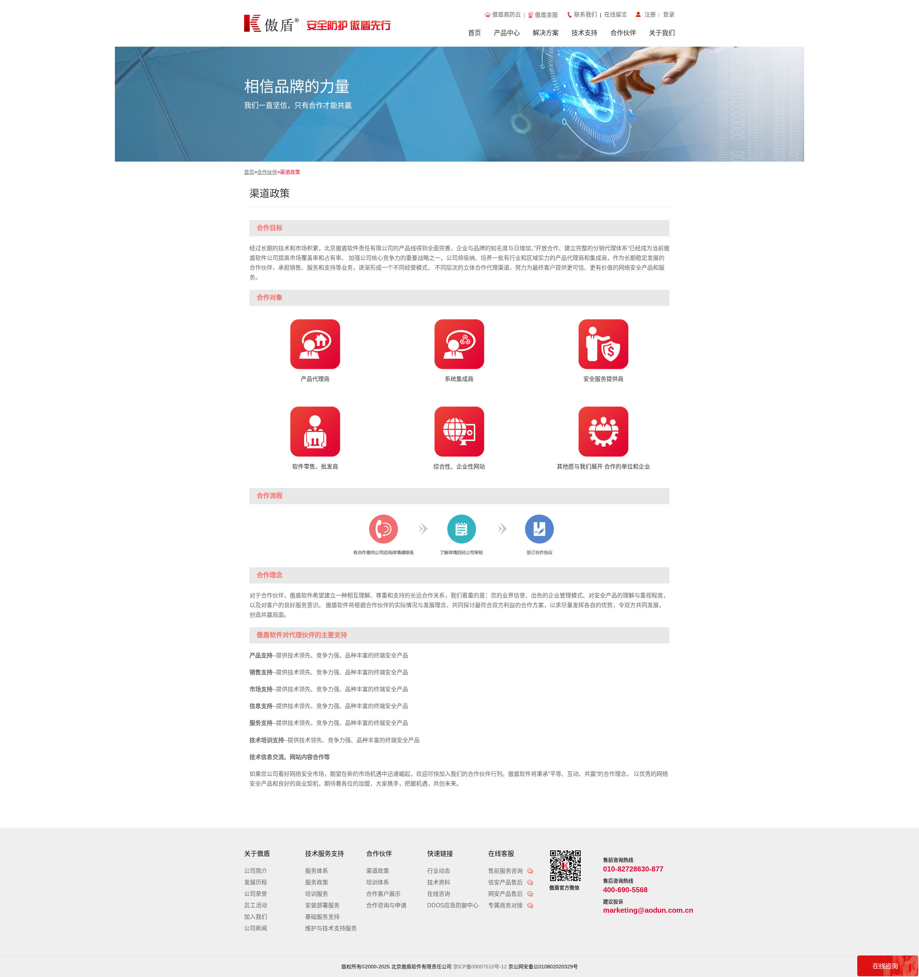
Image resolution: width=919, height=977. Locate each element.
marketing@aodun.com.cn (648, 910)
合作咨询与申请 (386, 905)
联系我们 (587, 14)
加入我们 (255, 917)
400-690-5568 (625, 890)
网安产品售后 (506, 894)
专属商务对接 (506, 905)
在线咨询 (438, 894)
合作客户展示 (383, 894)
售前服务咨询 (506, 871)
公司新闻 (255, 928)
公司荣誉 (255, 894)
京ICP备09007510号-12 (480, 966)
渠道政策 (290, 172)
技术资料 (438, 882)
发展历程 (255, 882)
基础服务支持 (322, 917)
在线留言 (614, 14)
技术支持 (584, 33)
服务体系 (316, 871)
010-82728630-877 (633, 869)
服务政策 (316, 882)
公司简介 (255, 871)
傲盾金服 (546, 15)
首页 (474, 33)
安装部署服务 (322, 905)
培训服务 (316, 894)
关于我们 (662, 33)
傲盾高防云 (506, 14)
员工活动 (255, 905)
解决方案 (546, 33)
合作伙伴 (623, 33)
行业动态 (438, 871)
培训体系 (377, 882)
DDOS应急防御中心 (453, 905)
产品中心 (507, 33)
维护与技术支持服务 (331, 928)
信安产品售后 (506, 882)
